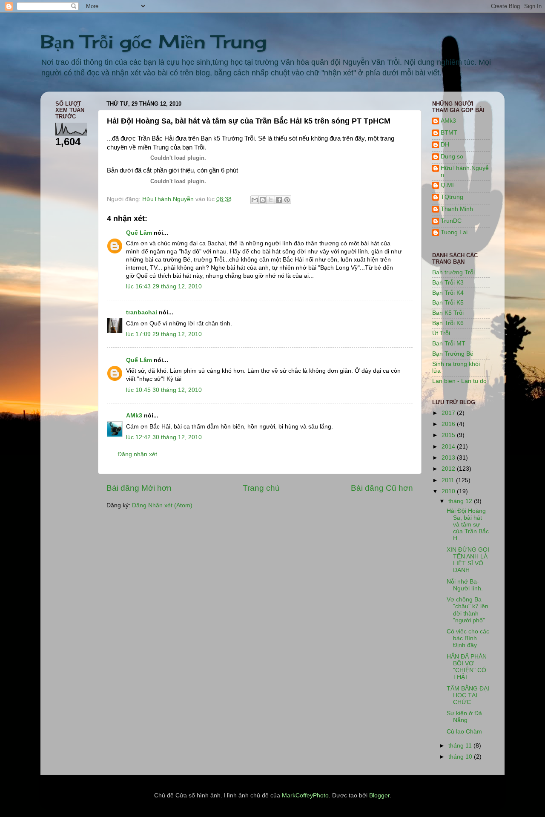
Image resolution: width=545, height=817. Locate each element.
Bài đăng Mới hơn (139, 487)
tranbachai (141, 312)
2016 (449, 424)
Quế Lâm (139, 233)
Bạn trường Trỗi (453, 272)
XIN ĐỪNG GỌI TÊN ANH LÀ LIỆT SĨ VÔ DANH (468, 560)
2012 (449, 469)
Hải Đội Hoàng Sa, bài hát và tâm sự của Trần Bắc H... (468, 525)
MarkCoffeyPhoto (305, 795)
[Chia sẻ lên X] (271, 200)
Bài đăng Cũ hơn (382, 487)
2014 (449, 446)
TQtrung (452, 197)
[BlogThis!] (262, 200)
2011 (449, 480)
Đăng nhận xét (137, 454)
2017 (449, 413)
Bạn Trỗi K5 (448, 302)
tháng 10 (461, 757)
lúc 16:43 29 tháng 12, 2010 (164, 286)
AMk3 (134, 415)
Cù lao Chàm (464, 731)
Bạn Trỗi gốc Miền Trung (153, 41)
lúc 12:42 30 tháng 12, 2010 (164, 437)
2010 (449, 491)
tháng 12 (461, 501)
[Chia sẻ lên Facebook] (279, 200)
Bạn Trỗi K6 (448, 323)
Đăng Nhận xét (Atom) (162, 505)
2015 (449, 435)
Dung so (452, 156)
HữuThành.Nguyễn (465, 171)
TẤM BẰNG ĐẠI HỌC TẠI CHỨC (468, 695)
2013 (449, 458)
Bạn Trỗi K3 (448, 282)
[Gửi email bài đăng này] (254, 200)
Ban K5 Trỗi (448, 313)
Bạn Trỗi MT (448, 343)
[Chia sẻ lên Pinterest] (287, 200)
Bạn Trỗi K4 (448, 293)
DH (445, 144)
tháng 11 (460, 745)
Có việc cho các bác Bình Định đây (468, 638)
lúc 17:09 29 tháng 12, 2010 (164, 334)
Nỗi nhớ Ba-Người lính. (465, 585)
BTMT (449, 132)
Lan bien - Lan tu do (459, 381)
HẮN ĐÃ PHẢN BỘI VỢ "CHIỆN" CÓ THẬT (467, 667)
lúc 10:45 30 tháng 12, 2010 (164, 390)
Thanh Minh (457, 209)
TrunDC (451, 221)
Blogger (379, 795)
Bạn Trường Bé (452, 354)
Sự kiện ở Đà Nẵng (464, 716)
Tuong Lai (454, 232)
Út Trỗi (441, 333)
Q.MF (448, 185)
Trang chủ (261, 487)
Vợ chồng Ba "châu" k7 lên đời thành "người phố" (467, 610)
